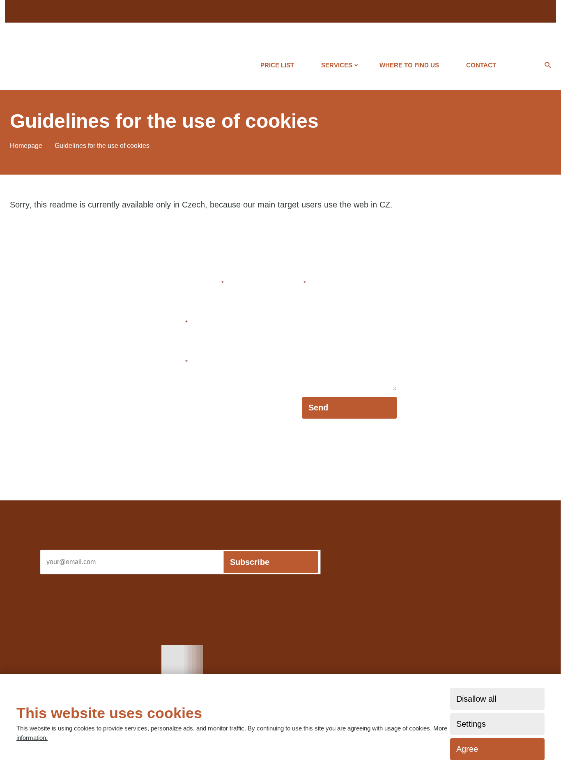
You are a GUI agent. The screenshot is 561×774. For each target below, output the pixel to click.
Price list (277, 65)
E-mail (176, 322)
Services (336, 65)
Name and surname (194, 283)
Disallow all (476, 698)
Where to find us (409, 65)
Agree (467, 748)
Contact (481, 65)
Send (318, 407)
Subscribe (249, 562)
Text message (284, 283)
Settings (471, 723)
